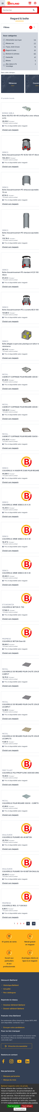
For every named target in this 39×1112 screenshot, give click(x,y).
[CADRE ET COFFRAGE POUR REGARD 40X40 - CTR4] (26, 400)
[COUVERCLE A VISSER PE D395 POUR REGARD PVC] (26, 461)
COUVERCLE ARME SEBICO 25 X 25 (16, 505)
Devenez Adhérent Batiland (14, 1005)
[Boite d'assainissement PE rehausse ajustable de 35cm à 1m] (26, 221)
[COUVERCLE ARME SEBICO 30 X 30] (26, 530)
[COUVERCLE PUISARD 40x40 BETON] (26, 828)
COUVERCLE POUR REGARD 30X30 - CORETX (20, 803)
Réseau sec (10, 43)
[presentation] (2, 3)
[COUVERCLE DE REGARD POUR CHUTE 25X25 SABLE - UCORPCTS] (26, 730)
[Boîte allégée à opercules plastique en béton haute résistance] (26, 335)
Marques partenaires (11, 1076)
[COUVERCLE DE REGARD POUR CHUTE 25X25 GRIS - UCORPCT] (26, 697)
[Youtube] (19, 1062)
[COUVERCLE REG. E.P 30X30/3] (26, 897)
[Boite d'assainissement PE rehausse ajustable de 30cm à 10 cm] (26, 181)
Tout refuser (27, 1106)
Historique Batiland (11, 985)
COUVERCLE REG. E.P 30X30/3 (14, 906)
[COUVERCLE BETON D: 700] (26, 598)
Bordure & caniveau (12, 54)
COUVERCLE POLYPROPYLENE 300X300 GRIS (20, 773)
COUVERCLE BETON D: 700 (13, 607)
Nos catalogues (9, 992)
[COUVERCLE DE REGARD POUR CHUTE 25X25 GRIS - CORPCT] (26, 664)
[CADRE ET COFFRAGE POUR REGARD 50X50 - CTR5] (26, 430)
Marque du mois (9, 1080)
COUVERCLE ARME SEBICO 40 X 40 (16, 573)
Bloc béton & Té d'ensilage (11, 65)
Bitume (8, 60)
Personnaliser (20, 1109)
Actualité (6, 989)
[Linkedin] (27, 1062)
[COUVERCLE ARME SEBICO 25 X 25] (26, 496)
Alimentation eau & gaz (14, 40)
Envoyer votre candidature (13, 1027)
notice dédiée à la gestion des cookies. (23, 1103)
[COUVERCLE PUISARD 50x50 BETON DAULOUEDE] (26, 862)
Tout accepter (13, 1106)
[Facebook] (3, 1062)
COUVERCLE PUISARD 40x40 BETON (17, 837)
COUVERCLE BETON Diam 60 (13, 641)
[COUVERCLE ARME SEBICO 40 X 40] (26, 564)
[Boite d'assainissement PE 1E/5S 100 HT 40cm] (26, 145)
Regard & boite (11, 50)
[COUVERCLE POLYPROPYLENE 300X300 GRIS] (26, 764)
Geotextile (9, 57)
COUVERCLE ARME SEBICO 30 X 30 (16, 539)
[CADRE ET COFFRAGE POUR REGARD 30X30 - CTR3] (26, 370)
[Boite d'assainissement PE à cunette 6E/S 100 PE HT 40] (26, 301)
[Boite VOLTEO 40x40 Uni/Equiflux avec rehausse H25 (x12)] (26, 109)
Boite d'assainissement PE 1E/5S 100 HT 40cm (20, 155)
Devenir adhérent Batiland (13, 1009)
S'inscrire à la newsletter (17, 1046)
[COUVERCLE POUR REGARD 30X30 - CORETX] (26, 796)
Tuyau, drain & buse (13, 47)
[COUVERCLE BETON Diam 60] (26, 632)
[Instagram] (11, 1062)
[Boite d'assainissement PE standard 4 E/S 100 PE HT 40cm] (26, 262)
